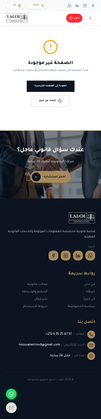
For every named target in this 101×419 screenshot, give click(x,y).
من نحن (89, 284)
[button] (37, 5)
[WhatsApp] (69, 5)
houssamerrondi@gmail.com (39, 345)
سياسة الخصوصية (81, 306)
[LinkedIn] (77, 5)
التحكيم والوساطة (35, 292)
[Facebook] (93, 5)
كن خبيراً (89, 299)
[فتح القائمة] (90, 18)
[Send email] (11, 407)
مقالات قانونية (38, 284)
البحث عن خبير (47, 100)
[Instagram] (85, 5)
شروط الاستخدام (35, 306)
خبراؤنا (90, 292)
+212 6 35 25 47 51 (59, 334)
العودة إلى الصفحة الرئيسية (51, 86)
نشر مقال (41, 299)
